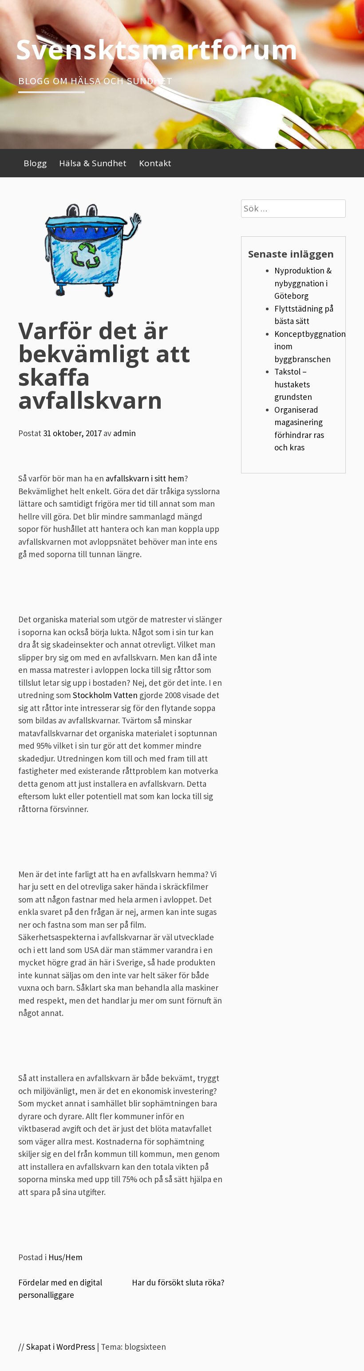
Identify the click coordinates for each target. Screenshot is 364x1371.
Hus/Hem (65, 1257)
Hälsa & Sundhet (93, 163)
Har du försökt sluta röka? (178, 1282)
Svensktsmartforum (157, 48)
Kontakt (155, 163)
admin (124, 433)
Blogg (35, 163)
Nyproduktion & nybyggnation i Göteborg (303, 283)
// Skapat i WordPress (56, 1346)
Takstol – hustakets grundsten (293, 384)
